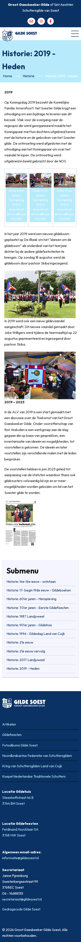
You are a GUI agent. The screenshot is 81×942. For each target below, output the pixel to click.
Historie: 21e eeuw (19, 642)
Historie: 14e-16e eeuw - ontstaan (31, 581)
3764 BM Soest (13, 803)
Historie (28, 76)
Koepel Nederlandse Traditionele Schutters (34, 776)
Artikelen (9, 724)
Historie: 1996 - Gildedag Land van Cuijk (35, 633)
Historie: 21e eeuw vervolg (25, 651)
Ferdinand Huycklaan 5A (20, 829)
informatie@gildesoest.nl (20, 858)
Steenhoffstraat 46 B (18, 797)
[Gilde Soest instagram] (41, 21)
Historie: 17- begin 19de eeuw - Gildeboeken (38, 590)
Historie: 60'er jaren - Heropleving (31, 599)
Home (7, 76)
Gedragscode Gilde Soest (21, 909)
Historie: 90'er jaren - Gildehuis (29, 625)
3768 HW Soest (13, 835)
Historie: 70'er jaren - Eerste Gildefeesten (37, 608)
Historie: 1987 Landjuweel (25, 616)
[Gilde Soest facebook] (50, 21)
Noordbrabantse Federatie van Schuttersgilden (37, 755)
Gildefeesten (12, 734)
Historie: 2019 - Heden (23, 668)
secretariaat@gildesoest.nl (22, 899)
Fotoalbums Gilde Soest (20, 745)
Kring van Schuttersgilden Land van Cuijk (32, 766)
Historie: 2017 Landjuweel (25, 660)
